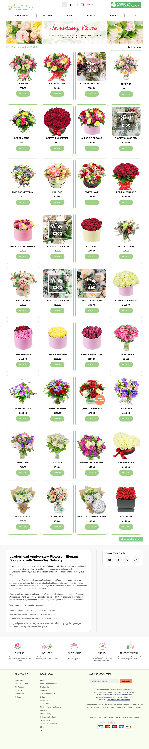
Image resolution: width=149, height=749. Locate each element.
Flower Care (44, 700)
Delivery (43, 697)
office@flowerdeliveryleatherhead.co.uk (117, 695)
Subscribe (126, 681)
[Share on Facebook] (109, 559)
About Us (43, 680)
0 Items (95, 5)
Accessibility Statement (49, 684)
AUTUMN (134, 15)
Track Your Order (21, 684)
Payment (43, 710)
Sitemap (43, 730)
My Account (19, 687)
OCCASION (69, 15)
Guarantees (44, 704)
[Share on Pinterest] (118, 559)
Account (75, 5)
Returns (18, 697)
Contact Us (19, 694)
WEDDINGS (92, 15)
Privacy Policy (45, 714)
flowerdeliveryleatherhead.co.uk (118, 700)
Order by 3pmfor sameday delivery (128, 5)
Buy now (23, 94)
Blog (42, 727)
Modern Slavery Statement (50, 707)
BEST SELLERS (21, 15)
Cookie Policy (45, 690)
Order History (20, 690)
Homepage (19, 680)
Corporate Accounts (47, 694)
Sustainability (45, 720)
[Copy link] (135, 559)
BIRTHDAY (47, 15)
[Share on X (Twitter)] (126, 559)
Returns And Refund (48, 717)
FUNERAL (114, 15)
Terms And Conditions (48, 724)
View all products (132, 539)
